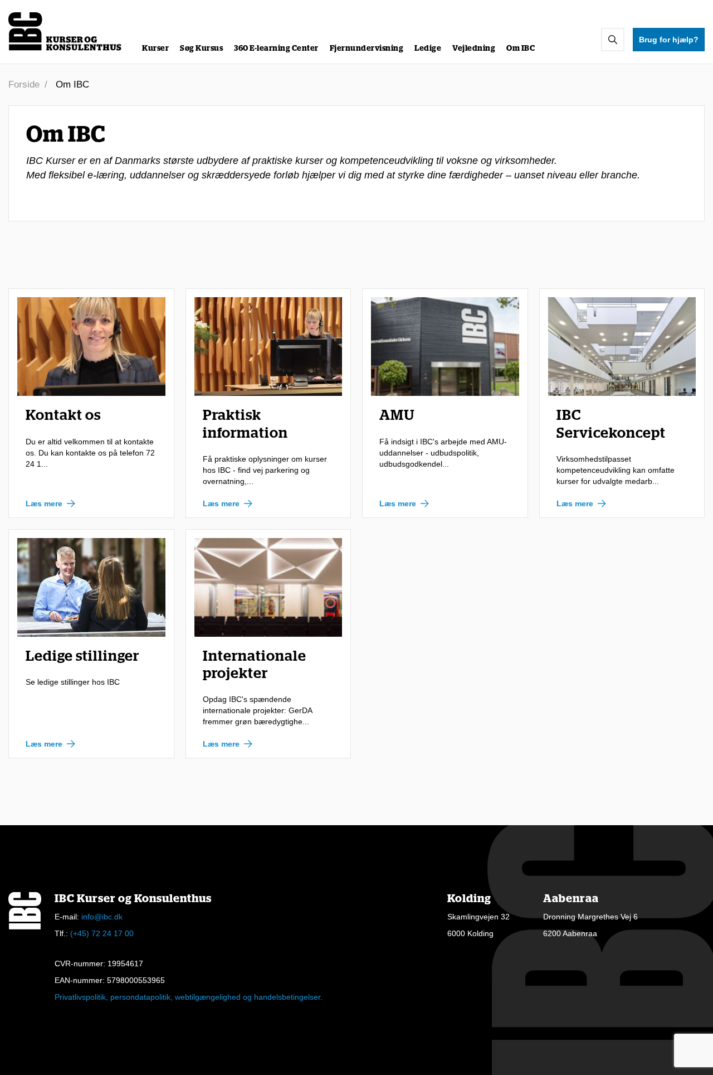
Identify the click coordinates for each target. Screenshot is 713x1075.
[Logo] (65, 31)
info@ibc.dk (102, 916)
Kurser (155, 48)
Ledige (427, 48)
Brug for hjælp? (669, 39)
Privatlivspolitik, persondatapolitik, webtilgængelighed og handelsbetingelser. (189, 996)
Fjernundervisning (367, 48)
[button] (612, 39)
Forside (24, 84)
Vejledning (473, 48)
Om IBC (520, 48)
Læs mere (44, 503)
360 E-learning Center (276, 48)
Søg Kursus (201, 48)
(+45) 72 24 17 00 (102, 933)
